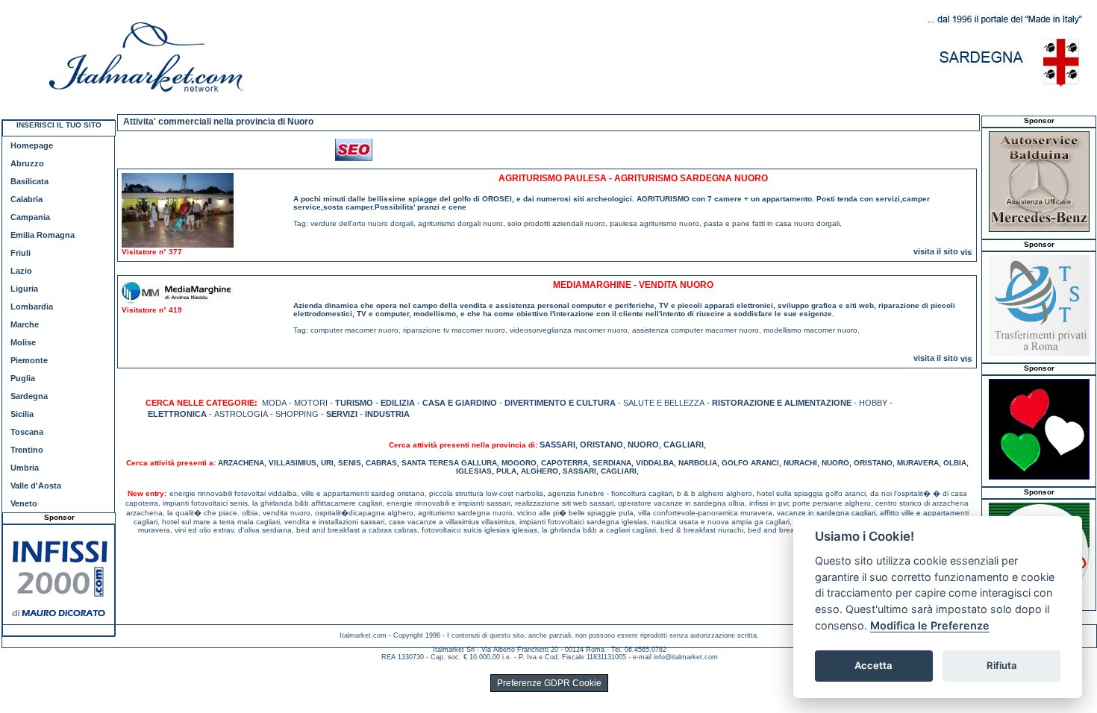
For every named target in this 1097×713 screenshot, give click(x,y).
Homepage (31, 145)
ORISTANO (601, 444)
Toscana (26, 431)
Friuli (20, 252)
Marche (24, 324)
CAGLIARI (683, 444)
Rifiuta (1002, 665)
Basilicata (29, 181)
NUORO (643, 444)
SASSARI (557, 444)
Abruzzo (27, 163)
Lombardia (31, 306)
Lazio (21, 270)
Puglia (22, 378)
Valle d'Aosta (35, 485)
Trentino (26, 449)
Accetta (873, 665)
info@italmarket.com (686, 657)
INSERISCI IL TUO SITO (58, 125)
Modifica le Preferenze (930, 625)
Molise (23, 342)
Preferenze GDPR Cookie (549, 683)
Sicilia (22, 413)
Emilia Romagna (42, 234)
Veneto (23, 503)
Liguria (24, 288)
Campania (30, 217)
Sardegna (29, 396)
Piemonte (29, 360)
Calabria (26, 199)
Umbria (24, 467)
